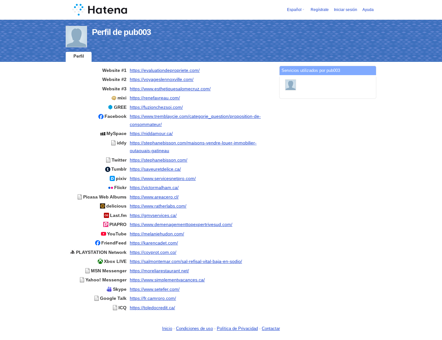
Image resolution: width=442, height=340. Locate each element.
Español (294, 9)
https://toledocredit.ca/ (152, 307)
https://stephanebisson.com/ (158, 160)
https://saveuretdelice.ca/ (155, 169)
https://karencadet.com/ (154, 242)
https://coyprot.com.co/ (153, 252)
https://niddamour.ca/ (151, 133)
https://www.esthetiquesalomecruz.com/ (170, 88)
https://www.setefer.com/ (155, 289)
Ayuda (368, 9)
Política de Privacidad (237, 328)
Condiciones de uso (194, 328)
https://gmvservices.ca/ (153, 215)
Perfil (78, 56)
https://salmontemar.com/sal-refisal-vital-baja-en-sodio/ (186, 261)
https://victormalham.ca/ (154, 187)
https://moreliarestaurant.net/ (159, 270)
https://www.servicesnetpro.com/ (163, 178)
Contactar (271, 328)
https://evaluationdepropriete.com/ (165, 70)
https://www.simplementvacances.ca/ (167, 279)
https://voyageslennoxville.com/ (161, 79)
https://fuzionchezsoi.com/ (156, 107)
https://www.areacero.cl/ (154, 196)
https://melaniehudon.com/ (157, 233)
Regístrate (320, 9)
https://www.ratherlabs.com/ (158, 206)
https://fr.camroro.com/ (153, 298)
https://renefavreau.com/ (155, 97)
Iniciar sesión (345, 9)
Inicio (167, 328)
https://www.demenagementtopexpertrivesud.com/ (181, 224)
